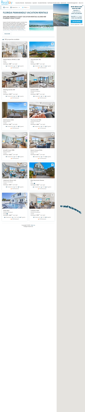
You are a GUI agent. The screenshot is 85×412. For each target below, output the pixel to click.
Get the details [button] (76, 21)
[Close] (82, 5)
